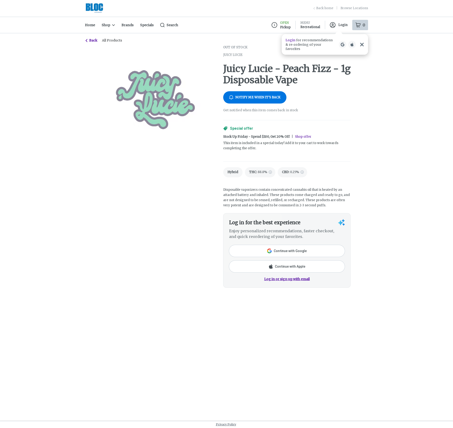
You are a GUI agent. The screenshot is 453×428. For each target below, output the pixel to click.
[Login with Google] (342, 44)
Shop (106, 25)
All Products (112, 40)
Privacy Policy (226, 424)
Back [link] (93, 40)
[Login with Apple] (352, 44)
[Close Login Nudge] (362, 44)
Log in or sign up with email (287, 279)
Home (90, 25)
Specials (147, 25)
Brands (128, 25)
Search (172, 25)
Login (343, 25)
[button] (325, 44)
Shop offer (303, 137)
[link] (233, 172)
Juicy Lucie (233, 55)
